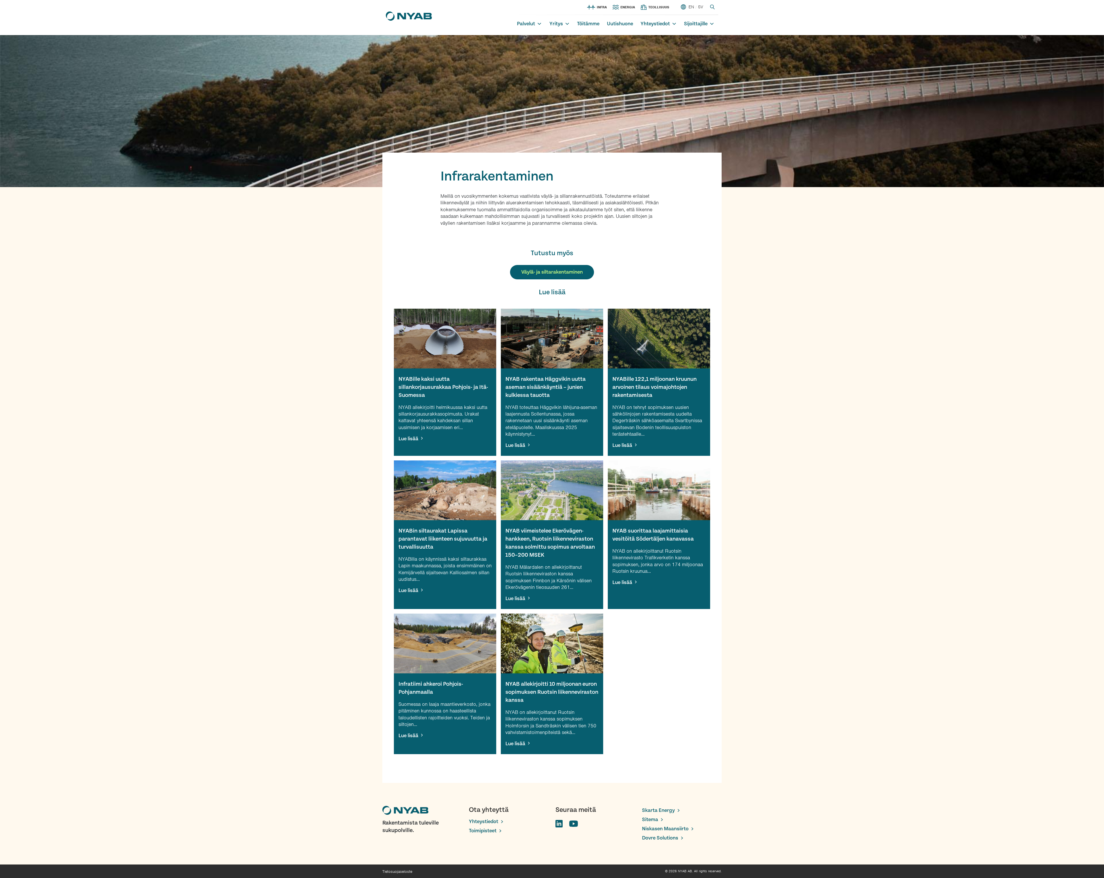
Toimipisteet (483, 831)
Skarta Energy (658, 810)
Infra (602, 7)
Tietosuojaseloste (397, 871)
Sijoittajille (696, 24)
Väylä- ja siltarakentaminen (552, 272)
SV (700, 6)
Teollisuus (658, 7)
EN (691, 6)
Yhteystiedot (655, 24)
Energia (627, 7)
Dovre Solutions (660, 838)
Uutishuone (620, 24)
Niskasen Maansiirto (665, 829)
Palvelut (526, 24)
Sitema (650, 819)
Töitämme (588, 24)
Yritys (556, 24)
